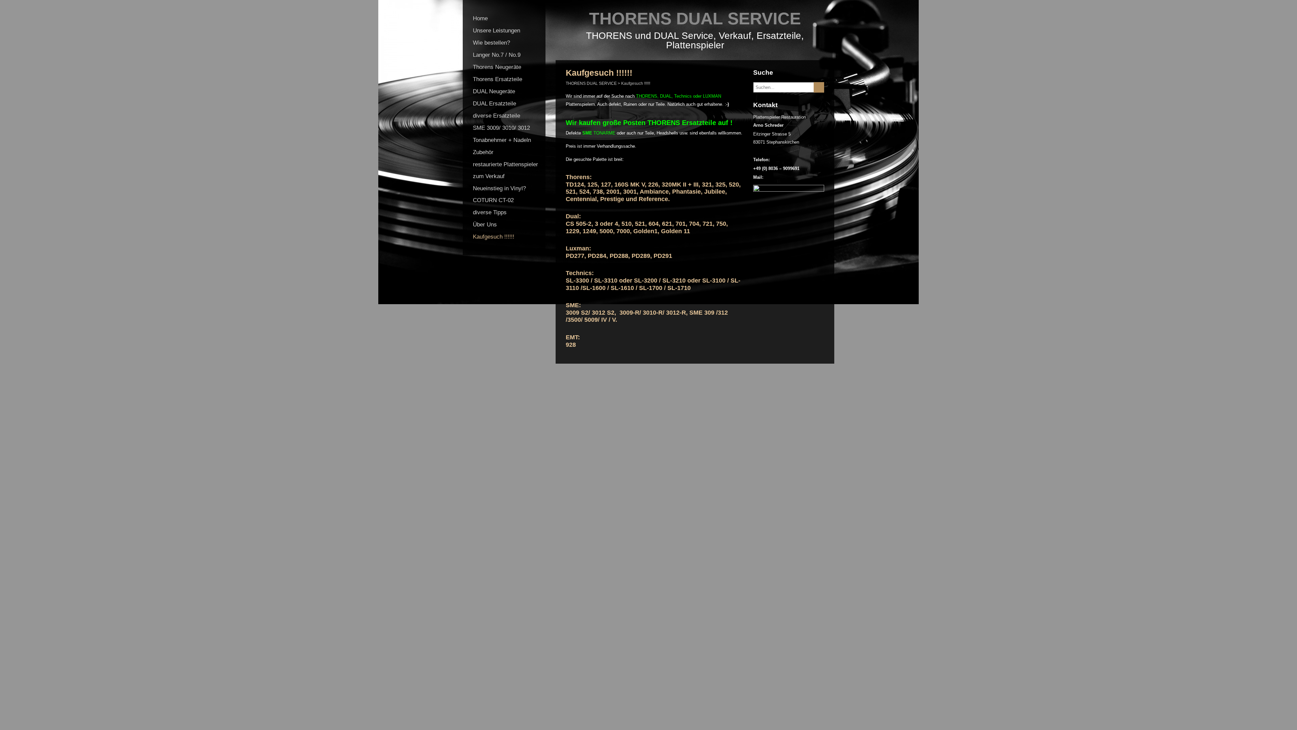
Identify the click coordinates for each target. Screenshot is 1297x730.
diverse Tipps (490, 212)
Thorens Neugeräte (497, 67)
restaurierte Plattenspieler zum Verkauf (505, 170)
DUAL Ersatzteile (494, 103)
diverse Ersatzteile (496, 116)
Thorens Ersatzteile (497, 79)
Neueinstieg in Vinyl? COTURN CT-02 (499, 194)
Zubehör (483, 152)
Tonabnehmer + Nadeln (502, 140)
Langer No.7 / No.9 (496, 55)
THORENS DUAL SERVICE (695, 18)
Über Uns (485, 224)
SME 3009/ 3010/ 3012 (501, 128)
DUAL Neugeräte (494, 91)
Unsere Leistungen (496, 30)
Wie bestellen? (491, 43)
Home (480, 18)
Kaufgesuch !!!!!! (493, 237)
